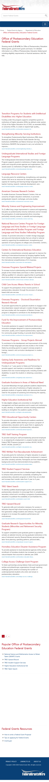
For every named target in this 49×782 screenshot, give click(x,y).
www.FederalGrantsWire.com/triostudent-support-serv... (17, 481)
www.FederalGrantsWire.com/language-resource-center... (18, 186)
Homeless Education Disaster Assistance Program (24, 546)
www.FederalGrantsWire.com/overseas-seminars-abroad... (18, 279)
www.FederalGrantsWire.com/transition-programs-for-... (17, 129)
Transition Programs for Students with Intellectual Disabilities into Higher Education (24, 115)
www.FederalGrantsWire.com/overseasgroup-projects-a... (18, 355)
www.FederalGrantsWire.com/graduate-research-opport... (18, 542)
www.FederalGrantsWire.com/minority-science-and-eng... (18, 218)
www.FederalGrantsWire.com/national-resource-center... (17, 245)
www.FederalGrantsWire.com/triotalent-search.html (16, 499)
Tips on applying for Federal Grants (16, 738)
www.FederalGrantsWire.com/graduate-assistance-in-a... (17, 395)
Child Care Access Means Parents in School (21, 284)
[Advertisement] (24, 84)
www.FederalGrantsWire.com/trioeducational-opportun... (17, 429)
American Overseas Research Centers (18, 191)
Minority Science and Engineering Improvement (23, 206)
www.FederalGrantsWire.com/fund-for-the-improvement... (18, 335)
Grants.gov (8, 741)
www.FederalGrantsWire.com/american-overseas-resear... (18, 201)
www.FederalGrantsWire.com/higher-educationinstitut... (17, 412)
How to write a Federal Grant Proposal (17, 734)
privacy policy (11, 762)
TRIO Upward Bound (11, 503)
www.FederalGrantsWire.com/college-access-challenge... (18, 576)
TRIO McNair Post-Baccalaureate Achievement (22, 451)
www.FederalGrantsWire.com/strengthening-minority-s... (17, 148)
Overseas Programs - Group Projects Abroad (22, 340)
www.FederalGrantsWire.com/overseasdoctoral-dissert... (17, 315)
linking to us (25, 762)
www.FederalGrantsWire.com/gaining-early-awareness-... (18, 377)
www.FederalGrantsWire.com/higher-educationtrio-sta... (17, 447)
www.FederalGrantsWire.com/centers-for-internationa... (17, 262)
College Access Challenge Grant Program (20, 561)
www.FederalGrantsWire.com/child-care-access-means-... (18, 294)
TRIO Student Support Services (16, 469)
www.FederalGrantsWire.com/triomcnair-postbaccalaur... (17, 464)
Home (2, 30)
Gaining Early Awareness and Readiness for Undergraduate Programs (21, 361)
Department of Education (33, 30)
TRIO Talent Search (10, 486)
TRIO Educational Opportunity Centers (19, 417)
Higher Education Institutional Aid (17, 399)
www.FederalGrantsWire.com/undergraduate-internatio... (17, 169)
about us (37, 762)
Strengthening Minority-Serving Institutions (21, 133)
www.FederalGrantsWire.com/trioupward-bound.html (16, 518)
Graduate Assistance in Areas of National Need (23, 382)
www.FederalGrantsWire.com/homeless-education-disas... (18, 557)
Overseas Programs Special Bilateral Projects (21, 267)
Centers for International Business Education (21, 249)
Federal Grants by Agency (14, 30)
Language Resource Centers (14, 173)
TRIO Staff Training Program (14, 434)
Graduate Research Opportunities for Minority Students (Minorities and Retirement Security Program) (22, 526)
